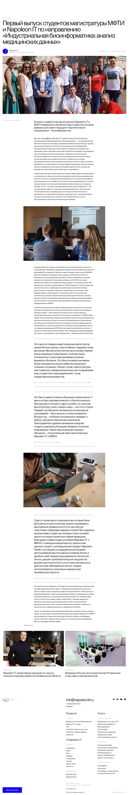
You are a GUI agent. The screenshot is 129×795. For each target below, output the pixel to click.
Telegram (69, 706)
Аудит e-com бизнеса (105, 758)
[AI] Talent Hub (71, 774)
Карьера (69, 756)
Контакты (69, 766)
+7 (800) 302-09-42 (73, 704)
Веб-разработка (103, 727)
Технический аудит (104, 745)
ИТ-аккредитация (71, 788)
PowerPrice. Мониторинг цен (77, 729)
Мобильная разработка (106, 724)
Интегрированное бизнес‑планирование (106, 754)
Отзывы (69, 761)
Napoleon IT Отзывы (73, 724)
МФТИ (48, 138)
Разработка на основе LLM (107, 722)
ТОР (67, 727)
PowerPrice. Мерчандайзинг (76, 732)
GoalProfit (69, 735)
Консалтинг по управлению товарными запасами (107, 749)
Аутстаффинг (102, 766)
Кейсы (68, 751)
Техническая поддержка (106, 732)
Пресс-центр (71, 764)
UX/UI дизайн (102, 729)
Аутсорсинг (101, 768)
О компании (70, 748)
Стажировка (70, 758)
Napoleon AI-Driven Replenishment (79, 722)
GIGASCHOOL (71, 777)
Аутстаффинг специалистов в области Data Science (107, 772)
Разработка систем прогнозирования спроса (107, 736)
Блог (68, 753)
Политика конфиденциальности (75, 792)
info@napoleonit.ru (80, 700)
